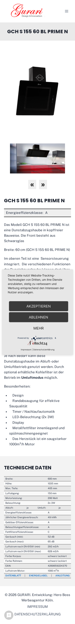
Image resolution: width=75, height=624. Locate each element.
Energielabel (38, 575)
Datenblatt (13, 575)
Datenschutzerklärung (37, 614)
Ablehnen (38, 317)
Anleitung (62, 575)
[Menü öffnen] (66, 11)
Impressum (37, 607)
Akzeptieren (38, 306)
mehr (38, 328)
